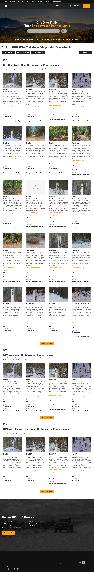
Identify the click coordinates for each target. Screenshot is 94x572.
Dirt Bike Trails (32, 19)
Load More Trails (47, 343)
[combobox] (44, 31)
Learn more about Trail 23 (58, 312)
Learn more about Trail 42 (58, 204)
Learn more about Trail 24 (81, 151)
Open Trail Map (8, 532)
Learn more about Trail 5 (12, 97)
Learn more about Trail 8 (35, 204)
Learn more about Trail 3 (81, 204)
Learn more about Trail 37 (81, 97)
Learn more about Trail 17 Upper (35, 312)
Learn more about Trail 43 (12, 312)
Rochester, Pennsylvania (57, 39)
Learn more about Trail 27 (35, 151)
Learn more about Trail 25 (58, 151)
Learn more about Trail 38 (12, 151)
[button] (8, 52)
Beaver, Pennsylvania (72, 39)
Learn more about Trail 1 (12, 258)
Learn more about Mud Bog (35, 258)
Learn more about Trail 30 (58, 97)
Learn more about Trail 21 (35, 97)
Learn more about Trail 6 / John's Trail (81, 312)
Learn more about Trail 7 (12, 204)
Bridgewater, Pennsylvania (41, 39)
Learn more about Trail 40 (81, 258)
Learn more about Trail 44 (58, 258)
